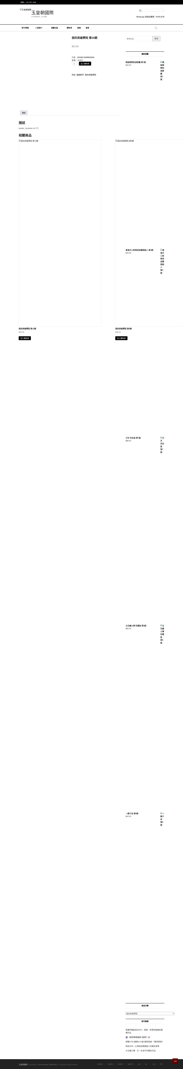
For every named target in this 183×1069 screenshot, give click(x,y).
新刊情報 (25, 28)
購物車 (68, 28)
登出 (161, 1064)
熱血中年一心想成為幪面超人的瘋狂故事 (142, 1046)
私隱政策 (100, 1064)
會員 (87, 28)
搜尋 (156, 38)
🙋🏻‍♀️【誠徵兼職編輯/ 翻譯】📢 (138, 1037)
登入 (146, 1064)
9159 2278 (160, 16)
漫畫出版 (54, 28)
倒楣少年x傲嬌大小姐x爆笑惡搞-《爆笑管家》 (145, 1041)
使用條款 (110, 1064)
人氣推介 (38, 28)
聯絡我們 (130, 1064)
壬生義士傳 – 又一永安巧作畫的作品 (141, 1050)
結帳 (79, 28)
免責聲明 (120, 1064)
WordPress (53, 1064)
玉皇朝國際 (42, 12)
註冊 (153, 1064)
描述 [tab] (24, 112)
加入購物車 (85, 63)
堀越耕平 (80, 74)
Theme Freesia (43, 1064)
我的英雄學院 (90, 74)
